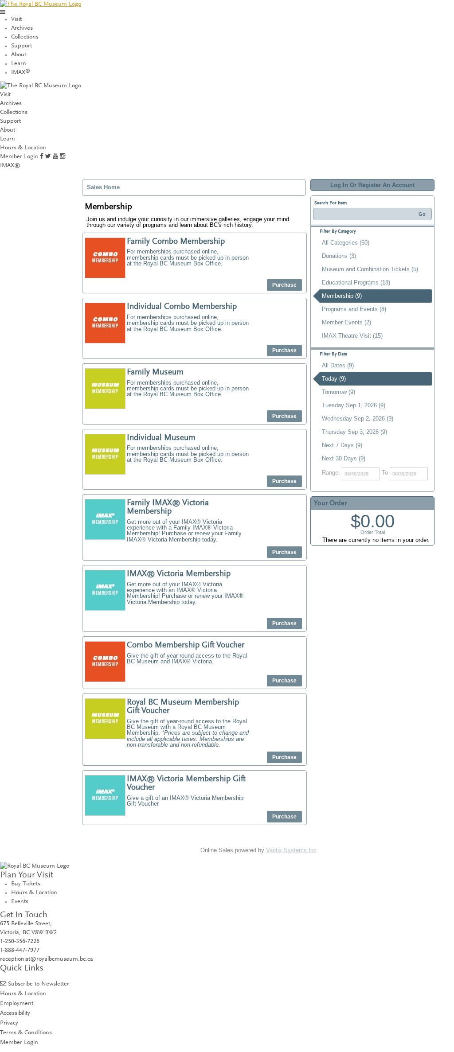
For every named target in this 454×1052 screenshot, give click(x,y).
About (18, 55)
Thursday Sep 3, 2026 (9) (354, 432)
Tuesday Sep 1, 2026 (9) (353, 405)
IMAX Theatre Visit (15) (352, 335)
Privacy (9, 1023)
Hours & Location (23, 148)
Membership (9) (342, 295)
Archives (22, 28)
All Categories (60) (345, 242)
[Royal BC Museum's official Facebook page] (41, 157)
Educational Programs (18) (356, 282)
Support (21, 46)
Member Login (19, 157)
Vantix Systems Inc (291, 850)
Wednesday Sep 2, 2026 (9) (357, 418)
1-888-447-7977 (19, 950)
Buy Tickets (25, 884)
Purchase (284, 285)
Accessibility (15, 1013)
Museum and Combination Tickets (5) (370, 269)
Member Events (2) (346, 322)
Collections (25, 37)
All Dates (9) (338, 365)
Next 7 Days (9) (342, 445)
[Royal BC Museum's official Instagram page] (62, 157)
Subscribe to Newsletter (38, 984)
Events (19, 902)
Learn (18, 64)
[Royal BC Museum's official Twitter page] (48, 157)
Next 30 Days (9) (343, 458)
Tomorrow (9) (338, 392)
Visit (16, 19)
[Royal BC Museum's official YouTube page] (55, 157)
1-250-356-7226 (19, 942)
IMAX (20, 73)
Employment (16, 1003)
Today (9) (334, 378)
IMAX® (10, 166)
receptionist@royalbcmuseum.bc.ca (46, 959)
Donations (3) (339, 256)
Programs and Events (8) (354, 309)
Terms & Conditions (26, 1032)
